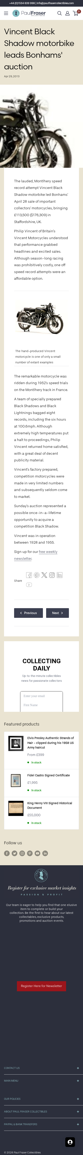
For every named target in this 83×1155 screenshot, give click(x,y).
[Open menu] (6, 13)
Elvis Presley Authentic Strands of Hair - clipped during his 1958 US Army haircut (50, 742)
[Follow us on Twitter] (14, 853)
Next (55, 613)
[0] (75, 13)
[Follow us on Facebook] (7, 853)
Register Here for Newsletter (41, 986)
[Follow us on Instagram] (22, 853)
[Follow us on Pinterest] (30, 853)
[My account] (67, 13)
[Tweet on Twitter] (44, 576)
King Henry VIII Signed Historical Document (49, 806)
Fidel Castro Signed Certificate (48, 775)
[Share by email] (52, 576)
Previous (30, 613)
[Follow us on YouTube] (37, 853)
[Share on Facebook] (29, 576)
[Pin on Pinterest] (36, 576)
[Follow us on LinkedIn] (45, 853)
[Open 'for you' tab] (70, 1142)
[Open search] (59, 13)
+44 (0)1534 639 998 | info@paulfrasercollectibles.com (41, 3)
